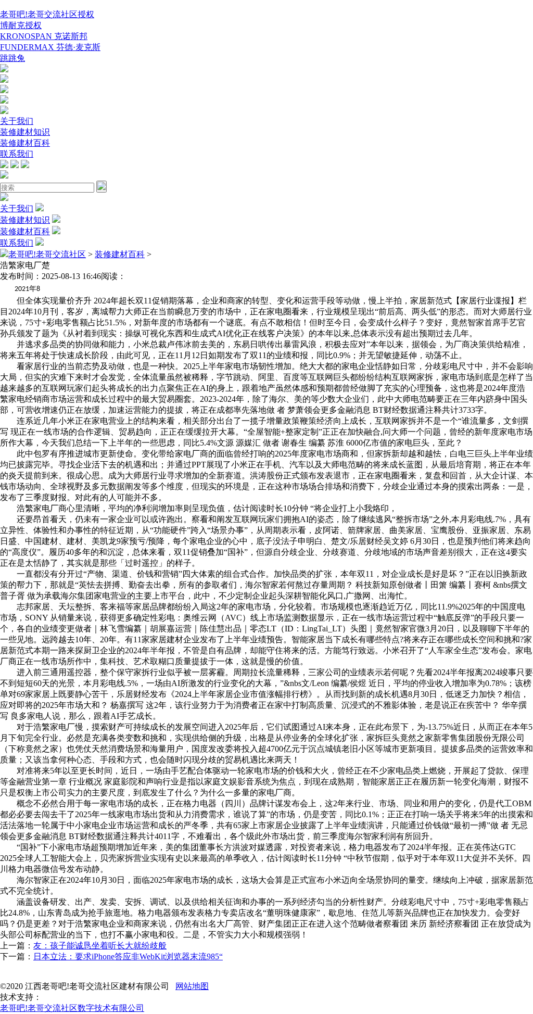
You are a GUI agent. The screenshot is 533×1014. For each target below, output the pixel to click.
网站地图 (192, 986)
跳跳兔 (12, 58)
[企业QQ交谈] (4, 69)
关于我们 (16, 121)
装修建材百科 (25, 142)
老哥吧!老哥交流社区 (47, 254)
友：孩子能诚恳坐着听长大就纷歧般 (100, 945)
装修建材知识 (25, 132)
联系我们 (16, 153)
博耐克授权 (21, 25)
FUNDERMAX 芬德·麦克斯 (50, 47)
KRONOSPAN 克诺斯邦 (43, 36)
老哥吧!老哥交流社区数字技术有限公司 (72, 1008)
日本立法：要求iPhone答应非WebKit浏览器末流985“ (128, 956)
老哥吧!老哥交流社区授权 (47, 14)
